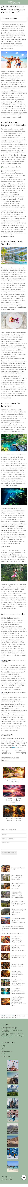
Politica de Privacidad (7, 1177)
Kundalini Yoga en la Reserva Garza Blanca (20, 752)
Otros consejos (5, 1056)
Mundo (3, 1053)
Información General (7, 1051)
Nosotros (4, 1176)
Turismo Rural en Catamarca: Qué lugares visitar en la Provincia (12, 1036)
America (3, 1046)
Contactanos (5, 1181)
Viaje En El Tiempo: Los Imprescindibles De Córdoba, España (12, 1034)
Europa (3, 1050)
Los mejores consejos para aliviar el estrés (6, 752)
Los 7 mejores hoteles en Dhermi (10, 1029)
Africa (3, 1045)
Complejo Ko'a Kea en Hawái (9, 1027)
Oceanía (3, 1054)
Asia (2, 1048)
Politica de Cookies (6, 1179)
